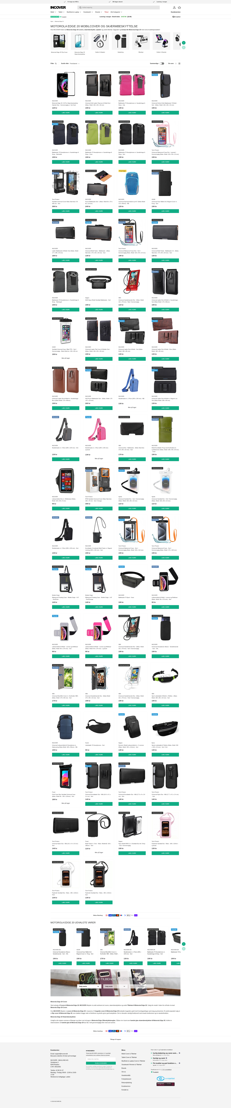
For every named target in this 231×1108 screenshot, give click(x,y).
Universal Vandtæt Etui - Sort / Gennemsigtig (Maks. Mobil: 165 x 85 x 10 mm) (131, 500)
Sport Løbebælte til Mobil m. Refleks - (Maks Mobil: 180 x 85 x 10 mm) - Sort (164, 697)
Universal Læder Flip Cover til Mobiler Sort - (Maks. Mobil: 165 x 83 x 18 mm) (97, 350)
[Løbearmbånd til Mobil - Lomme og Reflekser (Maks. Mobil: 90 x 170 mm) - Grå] (65, 628)
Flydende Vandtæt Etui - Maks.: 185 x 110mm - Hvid (65, 893)
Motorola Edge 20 (59, 21)
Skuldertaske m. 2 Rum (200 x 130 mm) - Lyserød (97, 448)
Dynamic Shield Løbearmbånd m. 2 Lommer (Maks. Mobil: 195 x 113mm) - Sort (131, 746)
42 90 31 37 (60, 1070)
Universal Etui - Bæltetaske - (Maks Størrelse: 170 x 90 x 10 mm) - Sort (131, 448)
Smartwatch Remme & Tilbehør (132, 1064)
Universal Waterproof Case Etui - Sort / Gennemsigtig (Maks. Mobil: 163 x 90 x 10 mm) (132, 251)
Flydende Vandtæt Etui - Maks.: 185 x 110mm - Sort (98, 893)
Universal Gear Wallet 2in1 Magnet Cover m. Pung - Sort (164, 202)
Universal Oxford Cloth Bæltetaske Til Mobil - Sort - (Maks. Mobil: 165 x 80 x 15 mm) (164, 104)
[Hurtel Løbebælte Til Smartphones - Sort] (99, 727)
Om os (124, 1072)
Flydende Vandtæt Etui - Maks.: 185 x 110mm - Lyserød (165, 844)
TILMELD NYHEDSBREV (101, 1063)
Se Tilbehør (141, 986)
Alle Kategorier (115, 12)
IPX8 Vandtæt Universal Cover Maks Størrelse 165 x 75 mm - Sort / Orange (98, 500)
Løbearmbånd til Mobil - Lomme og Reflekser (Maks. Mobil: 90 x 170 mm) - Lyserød (98, 647)
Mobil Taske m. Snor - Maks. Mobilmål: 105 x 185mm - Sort (98, 844)
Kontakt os (125, 1090)
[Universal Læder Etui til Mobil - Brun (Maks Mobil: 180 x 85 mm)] (165, 331)
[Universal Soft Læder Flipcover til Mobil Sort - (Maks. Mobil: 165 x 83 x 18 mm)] (99, 85)
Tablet (60, 12)
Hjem (52, 21)
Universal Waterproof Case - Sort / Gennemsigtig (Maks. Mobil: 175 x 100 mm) (164, 549)
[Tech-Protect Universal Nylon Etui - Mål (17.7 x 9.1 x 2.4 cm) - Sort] (165, 776)
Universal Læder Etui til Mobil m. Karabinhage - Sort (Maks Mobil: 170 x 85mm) (165, 301)
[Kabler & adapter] (100, 41)
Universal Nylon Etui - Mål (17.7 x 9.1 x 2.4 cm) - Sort (165, 795)
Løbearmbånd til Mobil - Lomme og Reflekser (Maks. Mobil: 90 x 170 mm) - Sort (165, 598)
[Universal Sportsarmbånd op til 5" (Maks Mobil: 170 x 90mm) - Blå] (132, 183)
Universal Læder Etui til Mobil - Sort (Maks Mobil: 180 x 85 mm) (130, 350)
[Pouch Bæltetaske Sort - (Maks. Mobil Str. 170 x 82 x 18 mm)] (99, 183)
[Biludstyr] (141, 41)
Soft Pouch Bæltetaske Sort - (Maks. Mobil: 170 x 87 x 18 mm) (98, 399)
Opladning (121, 52)
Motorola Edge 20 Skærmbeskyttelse (80, 53)
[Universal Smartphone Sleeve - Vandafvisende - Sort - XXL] (165, 628)
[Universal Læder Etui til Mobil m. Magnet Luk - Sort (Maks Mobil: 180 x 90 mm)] (165, 380)
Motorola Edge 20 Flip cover (59, 52)
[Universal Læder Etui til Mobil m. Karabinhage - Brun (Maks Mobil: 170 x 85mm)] (65, 380)
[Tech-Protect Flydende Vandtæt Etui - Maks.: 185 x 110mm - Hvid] (65, 874)
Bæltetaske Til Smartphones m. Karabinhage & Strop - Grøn (98, 153)
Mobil (52, 12)
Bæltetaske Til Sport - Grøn (126, 597)
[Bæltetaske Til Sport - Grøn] (132, 579)
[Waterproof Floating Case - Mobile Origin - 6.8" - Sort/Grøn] (65, 579)
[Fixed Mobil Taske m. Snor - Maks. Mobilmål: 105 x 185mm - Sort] (99, 825)
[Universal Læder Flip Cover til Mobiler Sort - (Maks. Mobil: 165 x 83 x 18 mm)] (99, 331)
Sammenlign (154, 63)
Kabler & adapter (100, 52)
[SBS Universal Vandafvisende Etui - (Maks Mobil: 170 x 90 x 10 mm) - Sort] (99, 677)
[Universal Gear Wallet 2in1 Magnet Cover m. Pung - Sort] (165, 183)
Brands (97, 12)
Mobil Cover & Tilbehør (129, 1054)
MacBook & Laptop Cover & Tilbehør (133, 1061)
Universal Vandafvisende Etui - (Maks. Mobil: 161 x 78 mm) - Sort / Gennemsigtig (131, 647)
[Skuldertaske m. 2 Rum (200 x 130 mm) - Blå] (132, 380)
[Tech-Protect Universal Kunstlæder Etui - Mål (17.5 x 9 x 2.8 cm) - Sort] (132, 776)
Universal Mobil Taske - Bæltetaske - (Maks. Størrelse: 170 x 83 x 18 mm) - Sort (97, 251)
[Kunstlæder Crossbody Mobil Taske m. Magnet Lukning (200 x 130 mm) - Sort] (99, 530)
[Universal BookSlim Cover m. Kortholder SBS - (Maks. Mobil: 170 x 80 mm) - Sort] (65, 677)
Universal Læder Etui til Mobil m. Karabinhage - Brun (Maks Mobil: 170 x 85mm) (65, 399)
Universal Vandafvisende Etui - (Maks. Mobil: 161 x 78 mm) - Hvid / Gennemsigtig (131, 697)
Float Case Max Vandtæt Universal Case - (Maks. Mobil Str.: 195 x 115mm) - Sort (64, 795)
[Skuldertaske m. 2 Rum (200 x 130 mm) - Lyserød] (99, 429)
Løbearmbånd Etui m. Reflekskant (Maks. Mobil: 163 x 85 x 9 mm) (64, 500)
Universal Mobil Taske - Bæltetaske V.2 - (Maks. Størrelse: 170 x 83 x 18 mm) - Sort (165, 251)
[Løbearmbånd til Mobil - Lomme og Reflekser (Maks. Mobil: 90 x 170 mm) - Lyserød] (99, 628)
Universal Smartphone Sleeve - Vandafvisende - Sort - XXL (165, 647)
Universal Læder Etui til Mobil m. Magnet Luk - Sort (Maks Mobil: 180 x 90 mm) (165, 399)
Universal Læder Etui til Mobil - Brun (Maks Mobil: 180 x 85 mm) (164, 350)
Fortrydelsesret (126, 1079)
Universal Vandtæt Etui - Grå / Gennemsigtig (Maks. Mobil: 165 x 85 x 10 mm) (164, 500)
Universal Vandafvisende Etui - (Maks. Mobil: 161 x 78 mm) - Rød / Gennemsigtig (131, 301)
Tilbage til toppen (115, 1039)
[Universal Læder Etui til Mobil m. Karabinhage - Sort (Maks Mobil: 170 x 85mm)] (165, 281)
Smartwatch (87, 12)
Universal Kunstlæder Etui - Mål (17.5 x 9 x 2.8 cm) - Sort (131, 795)
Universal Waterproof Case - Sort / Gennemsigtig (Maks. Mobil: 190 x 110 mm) (130, 549)
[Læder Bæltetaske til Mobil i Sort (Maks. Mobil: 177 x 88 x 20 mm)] (65, 232)
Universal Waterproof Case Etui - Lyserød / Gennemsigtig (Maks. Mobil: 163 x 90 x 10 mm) (165, 153)
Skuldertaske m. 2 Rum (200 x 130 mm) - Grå (65, 448)
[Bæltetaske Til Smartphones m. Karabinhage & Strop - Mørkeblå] (65, 134)
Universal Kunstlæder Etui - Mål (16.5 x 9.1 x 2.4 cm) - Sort (98, 795)
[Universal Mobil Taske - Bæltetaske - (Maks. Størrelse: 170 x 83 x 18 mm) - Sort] (99, 232)
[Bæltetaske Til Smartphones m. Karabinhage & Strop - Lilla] (132, 85)
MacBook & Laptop (73, 12)
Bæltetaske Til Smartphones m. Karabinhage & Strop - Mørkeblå (65, 153)
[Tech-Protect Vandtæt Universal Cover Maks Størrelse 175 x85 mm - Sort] (65, 183)
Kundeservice (175, 12)
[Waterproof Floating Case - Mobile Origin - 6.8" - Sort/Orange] (99, 579)
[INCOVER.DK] (58, 7)
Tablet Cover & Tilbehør (129, 1057)
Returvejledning (127, 1082)
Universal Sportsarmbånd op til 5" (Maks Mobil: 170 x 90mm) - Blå (131, 202)
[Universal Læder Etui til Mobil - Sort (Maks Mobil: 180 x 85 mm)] (132, 331)
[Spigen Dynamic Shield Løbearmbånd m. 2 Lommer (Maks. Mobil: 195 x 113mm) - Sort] (132, 727)
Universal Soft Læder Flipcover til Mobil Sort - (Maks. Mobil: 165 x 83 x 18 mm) (98, 104)
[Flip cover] (59, 41)
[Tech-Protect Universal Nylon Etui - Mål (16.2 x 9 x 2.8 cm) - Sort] (65, 825)
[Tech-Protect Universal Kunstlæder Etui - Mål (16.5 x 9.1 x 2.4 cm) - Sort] (99, 776)
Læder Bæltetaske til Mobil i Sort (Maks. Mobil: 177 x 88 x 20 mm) (65, 251)
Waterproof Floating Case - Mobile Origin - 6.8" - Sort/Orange (98, 598)
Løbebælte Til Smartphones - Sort (95, 745)
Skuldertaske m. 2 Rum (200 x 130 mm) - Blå (131, 398)
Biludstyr (141, 52)
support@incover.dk (61, 1054)
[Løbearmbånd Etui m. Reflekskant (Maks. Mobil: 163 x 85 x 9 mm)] (65, 480)
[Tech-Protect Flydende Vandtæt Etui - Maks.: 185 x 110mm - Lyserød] (165, 825)
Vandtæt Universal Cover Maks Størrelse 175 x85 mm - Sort (65, 202)
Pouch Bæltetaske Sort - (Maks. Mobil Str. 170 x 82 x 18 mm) (99, 202)
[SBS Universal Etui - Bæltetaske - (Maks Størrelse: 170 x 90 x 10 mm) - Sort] (132, 429)
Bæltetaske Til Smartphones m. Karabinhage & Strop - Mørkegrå (65, 301)
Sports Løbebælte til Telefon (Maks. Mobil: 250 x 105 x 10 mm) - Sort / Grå (165, 746)
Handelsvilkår (126, 1075)
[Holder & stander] (161, 41)
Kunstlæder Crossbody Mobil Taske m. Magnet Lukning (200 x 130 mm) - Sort (98, 549)
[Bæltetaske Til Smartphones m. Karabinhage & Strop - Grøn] (99, 134)
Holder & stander (161, 52)
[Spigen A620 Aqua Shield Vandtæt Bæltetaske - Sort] (99, 281)
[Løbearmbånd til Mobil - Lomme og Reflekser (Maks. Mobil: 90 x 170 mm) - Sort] (165, 579)
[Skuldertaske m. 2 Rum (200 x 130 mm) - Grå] (65, 429)
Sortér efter (65, 63)
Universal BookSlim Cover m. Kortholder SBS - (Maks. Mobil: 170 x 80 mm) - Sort (65, 697)
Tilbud (106, 12)
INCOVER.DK (57, 1101)
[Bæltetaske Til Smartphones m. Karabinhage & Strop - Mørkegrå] (65, 281)
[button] (179, 7)
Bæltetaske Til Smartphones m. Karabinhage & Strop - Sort (131, 153)
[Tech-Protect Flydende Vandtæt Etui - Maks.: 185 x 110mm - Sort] (99, 874)
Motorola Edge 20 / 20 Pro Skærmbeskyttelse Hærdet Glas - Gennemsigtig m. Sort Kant (65, 104)
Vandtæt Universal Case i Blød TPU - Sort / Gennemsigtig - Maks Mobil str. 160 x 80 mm (65, 350)
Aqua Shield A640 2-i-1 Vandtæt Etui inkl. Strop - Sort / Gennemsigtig (131, 844)
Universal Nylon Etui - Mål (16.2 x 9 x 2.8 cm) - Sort (65, 844)
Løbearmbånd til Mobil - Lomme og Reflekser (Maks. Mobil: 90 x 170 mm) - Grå (65, 647)
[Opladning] (120, 41)
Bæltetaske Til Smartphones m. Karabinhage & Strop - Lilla (131, 104)
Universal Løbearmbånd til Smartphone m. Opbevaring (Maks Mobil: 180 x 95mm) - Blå (64, 746)
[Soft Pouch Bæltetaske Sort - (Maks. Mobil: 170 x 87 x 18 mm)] (99, 380)
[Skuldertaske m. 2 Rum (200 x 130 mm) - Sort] (65, 530)
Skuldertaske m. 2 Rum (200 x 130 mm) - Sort (65, 548)
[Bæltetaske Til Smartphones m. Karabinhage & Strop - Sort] (132, 134)
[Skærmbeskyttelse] (79, 41)
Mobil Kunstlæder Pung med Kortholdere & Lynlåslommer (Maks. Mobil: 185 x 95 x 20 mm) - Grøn (165, 449)
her (113, 1069)
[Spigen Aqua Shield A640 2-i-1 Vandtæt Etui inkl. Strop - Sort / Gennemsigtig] (132, 825)
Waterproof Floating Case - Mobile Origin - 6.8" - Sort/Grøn (65, 598)
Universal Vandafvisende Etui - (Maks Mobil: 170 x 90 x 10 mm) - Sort (97, 697)
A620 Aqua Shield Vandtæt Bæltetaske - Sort (98, 300)
